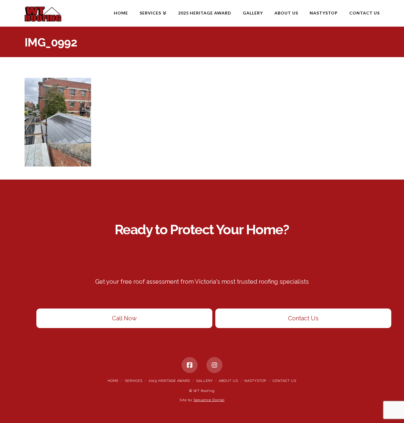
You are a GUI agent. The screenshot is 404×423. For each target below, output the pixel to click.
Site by (202, 400)
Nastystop (255, 381)
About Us (228, 381)
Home (113, 381)
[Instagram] (214, 365)
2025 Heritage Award (169, 381)
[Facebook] (190, 365)
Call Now (124, 318)
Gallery (204, 381)
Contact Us (303, 318)
